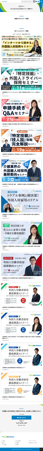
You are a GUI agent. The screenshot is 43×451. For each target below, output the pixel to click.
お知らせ (3, 442)
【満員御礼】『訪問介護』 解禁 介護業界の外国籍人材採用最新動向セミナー (20, 184)
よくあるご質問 (18, 440)
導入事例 (17, 444)
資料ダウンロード (38, 1)
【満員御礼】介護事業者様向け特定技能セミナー (13, 397)
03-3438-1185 (22, 423)
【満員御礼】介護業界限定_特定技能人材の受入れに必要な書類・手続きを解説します (21, 247)
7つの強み (3, 440)
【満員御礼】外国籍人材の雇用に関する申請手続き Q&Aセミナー (17, 124)
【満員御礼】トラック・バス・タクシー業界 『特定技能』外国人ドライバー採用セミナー (21, 93)
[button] (41, 1)
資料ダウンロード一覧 (33, 442)
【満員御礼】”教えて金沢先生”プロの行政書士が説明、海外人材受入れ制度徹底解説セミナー (21, 337)
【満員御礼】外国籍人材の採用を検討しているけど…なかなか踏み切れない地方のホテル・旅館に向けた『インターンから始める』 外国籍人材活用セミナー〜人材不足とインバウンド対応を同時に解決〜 (21, 60)
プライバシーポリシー (32, 440)
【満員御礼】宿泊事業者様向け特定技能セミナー (13, 367)
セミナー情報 (4, 444)
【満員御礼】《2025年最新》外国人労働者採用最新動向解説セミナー (18, 278)
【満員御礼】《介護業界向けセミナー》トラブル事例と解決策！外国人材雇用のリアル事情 (21, 215)
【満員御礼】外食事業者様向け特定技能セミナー (13, 307)
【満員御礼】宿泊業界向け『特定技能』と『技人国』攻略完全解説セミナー (19, 154)
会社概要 (17, 442)
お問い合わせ (36, 1)
